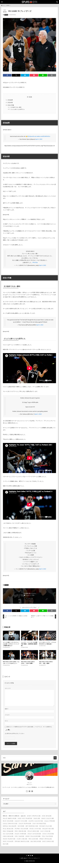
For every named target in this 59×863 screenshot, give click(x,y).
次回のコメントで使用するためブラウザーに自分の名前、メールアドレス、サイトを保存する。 (29, 726)
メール (7, 714)
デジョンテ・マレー (48, 828)
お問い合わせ (24, 858)
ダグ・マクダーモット (32, 826)
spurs (23, 815)
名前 (6, 708)
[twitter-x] (27, 791)
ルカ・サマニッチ (36, 841)
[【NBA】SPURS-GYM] (29, 2)
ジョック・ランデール (25, 823)
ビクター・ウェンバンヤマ (33, 836)
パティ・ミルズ (19, 836)
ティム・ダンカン (8, 828)
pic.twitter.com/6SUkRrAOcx (42, 136)
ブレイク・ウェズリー (9, 838)
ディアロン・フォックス (21, 828)
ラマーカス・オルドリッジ (22, 841)
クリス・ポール (46, 815)
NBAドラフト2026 (14, 815)
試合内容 (10, 102)
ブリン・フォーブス (47, 836)
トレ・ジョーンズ (8, 833)
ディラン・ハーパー (35, 828)
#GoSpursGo (30, 136)
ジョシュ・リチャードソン (10, 823)
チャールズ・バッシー (45, 826)
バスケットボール (8, 836)
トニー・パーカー (45, 831)
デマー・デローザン (20, 831)
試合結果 (10, 100)
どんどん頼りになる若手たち (18, 109)
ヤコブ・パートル (8, 841)
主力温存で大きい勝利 (16, 107)
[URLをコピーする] (51, 75)
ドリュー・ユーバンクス (34, 833)
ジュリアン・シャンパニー (36, 821)
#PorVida (35, 262)
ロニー (5, 844)
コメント (7, 688)
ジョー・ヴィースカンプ (39, 823)
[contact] (32, 791)
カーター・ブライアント (33, 815)
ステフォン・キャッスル (9, 826)
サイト (6, 720)
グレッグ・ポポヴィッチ (9, 818)
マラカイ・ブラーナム (45, 838)
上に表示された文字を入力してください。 (15, 733)
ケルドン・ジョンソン (47, 818)
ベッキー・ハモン (22, 838)
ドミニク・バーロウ (20, 833)
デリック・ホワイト (33, 831)
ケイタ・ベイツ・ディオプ (25, 818)
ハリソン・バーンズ (48, 833)
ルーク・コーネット (48, 841)
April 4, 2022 (38, 139)
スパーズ (21, 826)
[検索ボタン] (57, 2)
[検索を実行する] (55, 757)
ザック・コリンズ (8, 821)
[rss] (30, 855)
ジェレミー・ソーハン (21, 821)
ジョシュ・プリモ (49, 821)
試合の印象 (11, 105)
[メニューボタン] (2, 2)
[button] (7, 75)
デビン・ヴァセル (8, 831)
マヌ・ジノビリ (33, 838)
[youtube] (29, 791)
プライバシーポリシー (33, 858)
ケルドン (37, 818)
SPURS (6, 14)
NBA (5, 815)
